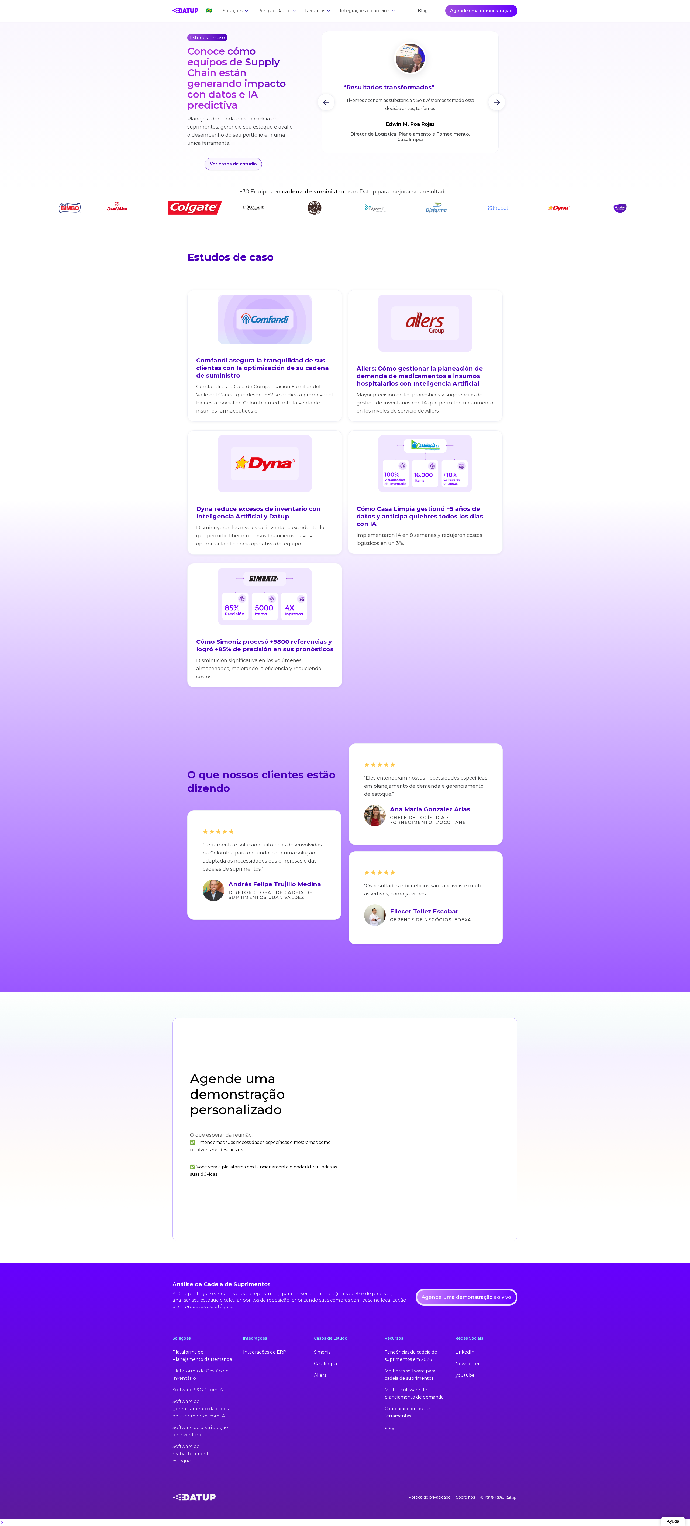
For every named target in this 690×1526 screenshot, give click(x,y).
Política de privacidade (430, 1497)
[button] (206, 11)
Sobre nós (465, 1497)
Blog (423, 10)
